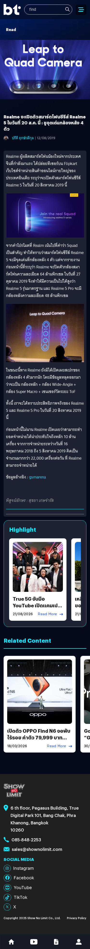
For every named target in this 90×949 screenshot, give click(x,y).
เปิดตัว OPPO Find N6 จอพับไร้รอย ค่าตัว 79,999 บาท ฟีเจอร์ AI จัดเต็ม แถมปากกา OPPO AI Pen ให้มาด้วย (38, 740)
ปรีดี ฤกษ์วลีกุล (23, 138)
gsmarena (37, 477)
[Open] (81, 9)
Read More (47, 614)
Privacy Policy (76, 918)
